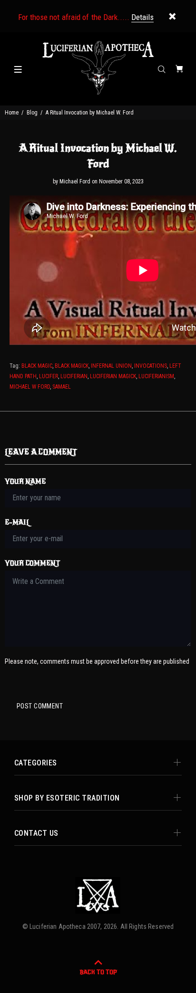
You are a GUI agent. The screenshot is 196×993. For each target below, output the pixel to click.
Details (142, 17)
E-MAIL (17, 522)
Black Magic (36, 366)
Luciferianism (156, 376)
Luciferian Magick (113, 376)
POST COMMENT (40, 706)
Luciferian (74, 376)
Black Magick (71, 366)
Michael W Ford (30, 386)
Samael (61, 386)
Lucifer (48, 376)
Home (12, 112)
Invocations (150, 366)
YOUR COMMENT (32, 563)
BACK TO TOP (98, 972)
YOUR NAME (25, 481)
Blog (32, 112)
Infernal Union (111, 366)
